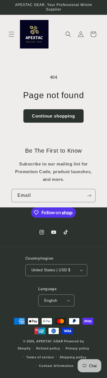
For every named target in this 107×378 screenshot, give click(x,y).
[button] (11, 34)
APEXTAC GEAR (49, 341)
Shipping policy (73, 357)
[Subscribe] (89, 195)
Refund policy (48, 348)
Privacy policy (77, 348)
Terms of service (40, 357)
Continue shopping (53, 116)
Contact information (56, 365)
